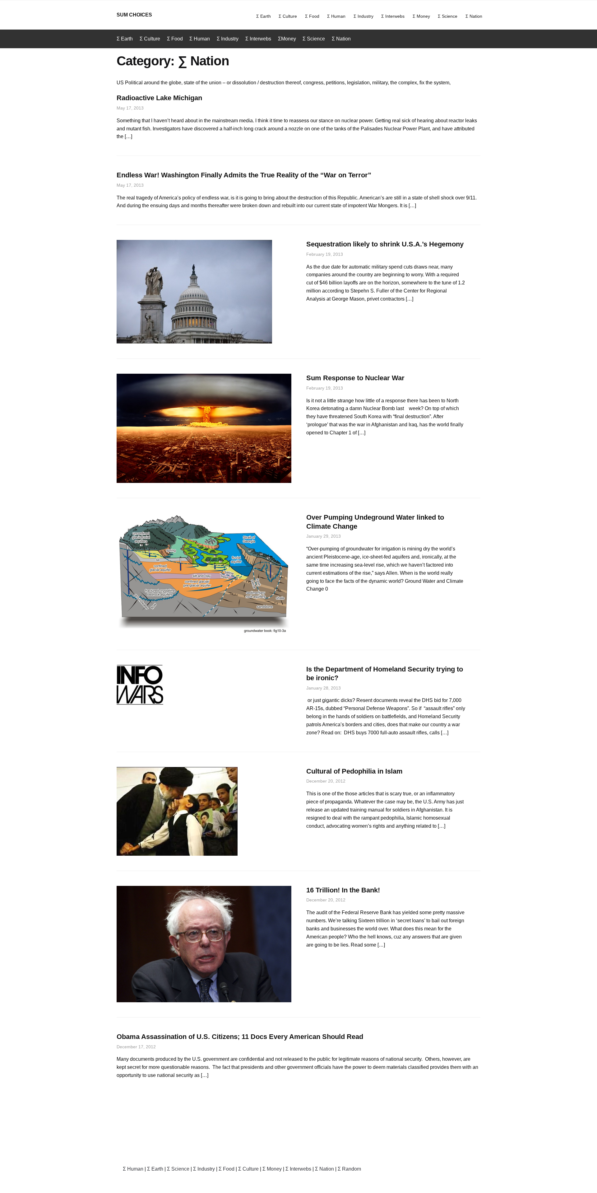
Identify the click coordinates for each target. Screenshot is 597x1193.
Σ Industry (363, 16)
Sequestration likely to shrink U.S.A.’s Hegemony (385, 244)
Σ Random (349, 1169)
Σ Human (336, 16)
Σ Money (421, 16)
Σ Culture (288, 16)
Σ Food (312, 16)
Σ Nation (473, 16)
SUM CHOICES (134, 14)
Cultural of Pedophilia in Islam (354, 771)
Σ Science (447, 16)
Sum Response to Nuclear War (355, 378)
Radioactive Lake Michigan (159, 98)
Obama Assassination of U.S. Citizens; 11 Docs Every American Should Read (240, 1037)
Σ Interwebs (393, 16)
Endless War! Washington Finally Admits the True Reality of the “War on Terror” (244, 175)
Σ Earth (263, 16)
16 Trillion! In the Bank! (343, 890)
